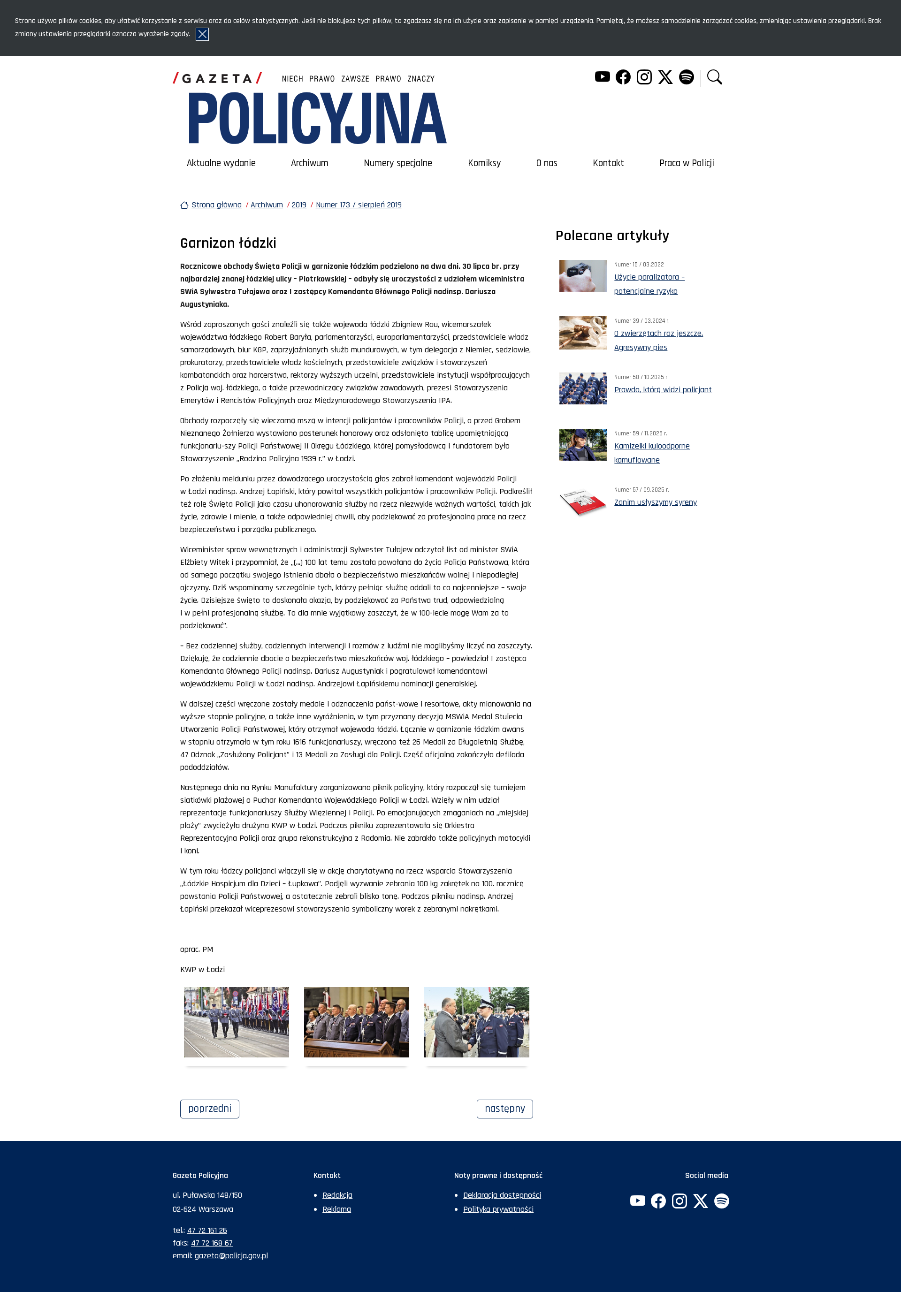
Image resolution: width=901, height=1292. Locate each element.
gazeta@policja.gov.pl (231, 1255)
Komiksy (484, 163)
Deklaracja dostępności (502, 1195)
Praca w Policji (686, 163)
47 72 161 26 (207, 1230)
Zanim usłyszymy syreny (655, 502)
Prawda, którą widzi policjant (663, 389)
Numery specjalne (398, 163)
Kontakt (608, 163)
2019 (299, 204)
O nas (546, 163)
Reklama (336, 1209)
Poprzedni (213, 1109)
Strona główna (216, 204)
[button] (715, 78)
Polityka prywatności (498, 1209)
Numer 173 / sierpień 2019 (359, 204)
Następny (509, 1109)
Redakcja (337, 1195)
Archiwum (309, 163)
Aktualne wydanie (221, 163)
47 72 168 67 (212, 1243)
